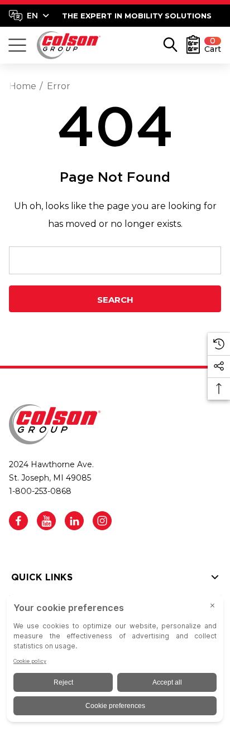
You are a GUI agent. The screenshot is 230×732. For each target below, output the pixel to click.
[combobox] (29, 15)
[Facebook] (18, 520)
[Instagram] (102, 520)
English (29, 15)
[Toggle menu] (17, 45)
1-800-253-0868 (40, 491)
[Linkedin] (74, 520)
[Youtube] (46, 520)
